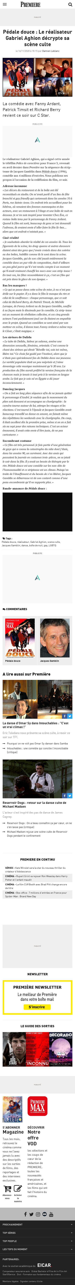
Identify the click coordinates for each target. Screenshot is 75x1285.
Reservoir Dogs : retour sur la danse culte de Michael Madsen (34, 804)
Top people (10, 1241)
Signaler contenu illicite (31, 1281)
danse (24, 545)
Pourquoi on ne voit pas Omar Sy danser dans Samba (37, 743)
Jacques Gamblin (11, 545)
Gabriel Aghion (38, 541)
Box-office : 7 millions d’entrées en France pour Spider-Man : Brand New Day (36, 894)
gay (45, 545)
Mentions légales (10, 1281)
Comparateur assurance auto (16, 1271)
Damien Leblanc (50, 50)
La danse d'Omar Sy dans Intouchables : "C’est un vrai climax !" (35, 725)
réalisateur (23, 541)
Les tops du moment (15, 1249)
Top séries (9, 1232)
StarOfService (9, 1274)
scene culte (54, 541)
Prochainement (12, 1224)
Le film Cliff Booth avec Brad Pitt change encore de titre (36, 886)
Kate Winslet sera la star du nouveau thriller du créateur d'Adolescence (35, 869)
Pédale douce (9, 541)
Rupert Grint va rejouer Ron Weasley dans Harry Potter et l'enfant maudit (36, 878)
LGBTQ (52, 545)
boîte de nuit (36, 545)
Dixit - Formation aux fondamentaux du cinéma (39, 1274)
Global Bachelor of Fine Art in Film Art (49, 1271)
